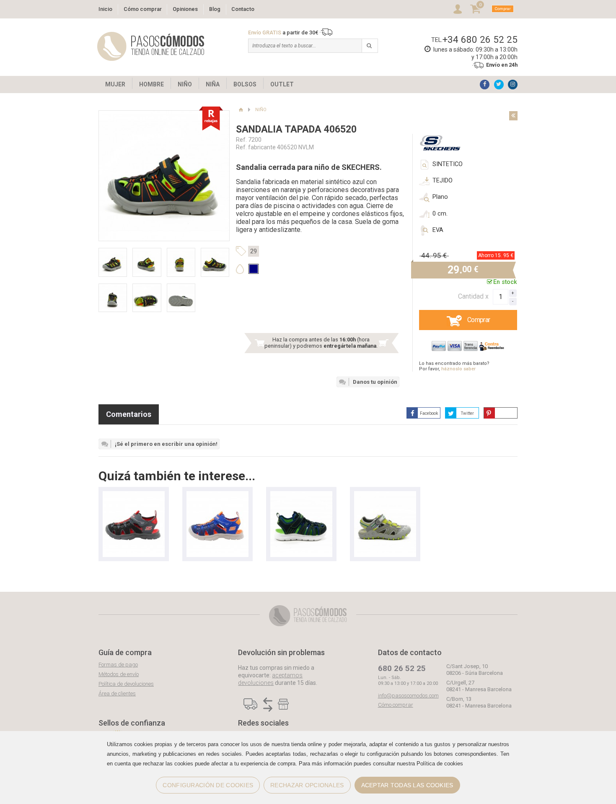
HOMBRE (151, 84)
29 (253, 251)
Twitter (467, 413)
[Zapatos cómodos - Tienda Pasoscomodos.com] (150, 46)
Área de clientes (117, 693)
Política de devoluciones (126, 684)
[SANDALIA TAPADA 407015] (134, 495)
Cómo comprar (143, 9)
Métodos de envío (118, 674)
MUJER (115, 84)
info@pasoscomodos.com (408, 695)
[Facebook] (484, 84)
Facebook (429, 413)
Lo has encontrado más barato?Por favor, (454, 366)
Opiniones (185, 9)
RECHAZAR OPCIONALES (307, 785)
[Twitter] (499, 84)
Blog (214, 9)
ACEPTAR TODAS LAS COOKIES (407, 785)
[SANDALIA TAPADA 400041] (301, 495)
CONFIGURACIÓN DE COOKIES (208, 785)
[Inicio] (240, 109)
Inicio (105, 9)
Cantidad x (473, 296)
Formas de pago (118, 664)
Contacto (242, 9)
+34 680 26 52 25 (480, 39)
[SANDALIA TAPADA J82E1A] (385, 495)
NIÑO (185, 84)
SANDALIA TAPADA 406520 (296, 129)
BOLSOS (244, 84)
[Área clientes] (457, 9)
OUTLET (282, 84)
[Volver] (513, 115)
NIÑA (213, 84)
